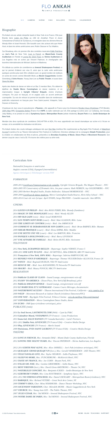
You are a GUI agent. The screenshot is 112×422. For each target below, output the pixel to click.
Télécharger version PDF (43, 173)
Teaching (95, 413)
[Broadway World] (57, 413)
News (80, 413)
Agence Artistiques (21, 173)
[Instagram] (52, 413)
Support (105, 413)
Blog (87, 413)
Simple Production (56, 7)
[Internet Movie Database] (55, 413)
